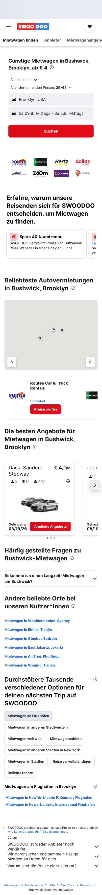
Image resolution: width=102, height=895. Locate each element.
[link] (45, 409)
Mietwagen (11, 885)
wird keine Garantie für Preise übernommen (37, 831)
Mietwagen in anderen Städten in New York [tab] (44, 750)
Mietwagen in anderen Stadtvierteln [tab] (38, 727)
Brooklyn (86, 885)
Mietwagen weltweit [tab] (25, 738)
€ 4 (43, 68)
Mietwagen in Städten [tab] (26, 761)
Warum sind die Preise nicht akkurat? (41, 865)
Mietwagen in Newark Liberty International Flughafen (50, 804)
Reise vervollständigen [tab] (72, 761)
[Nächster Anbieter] (90, 362)
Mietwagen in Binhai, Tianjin (28, 629)
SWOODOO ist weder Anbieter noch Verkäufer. (40, 846)
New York (67, 885)
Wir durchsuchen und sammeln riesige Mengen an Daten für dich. (42, 856)
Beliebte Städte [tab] (20, 773)
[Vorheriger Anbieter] (11, 362)
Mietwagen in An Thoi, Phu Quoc (31, 656)
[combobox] (24, 79)
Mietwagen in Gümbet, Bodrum (30, 638)
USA (52, 885)
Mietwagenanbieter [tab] (66, 738)
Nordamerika (34, 885)
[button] (8, 26)
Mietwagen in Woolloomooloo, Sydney (37, 621)
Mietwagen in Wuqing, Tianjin (29, 665)
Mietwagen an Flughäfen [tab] (28, 716)
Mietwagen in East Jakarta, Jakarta (33, 647)
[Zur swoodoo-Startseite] (33, 26)
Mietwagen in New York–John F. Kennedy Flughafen (48, 797)
